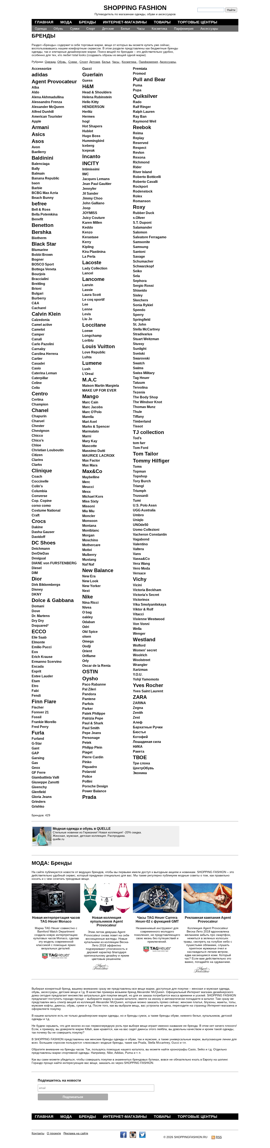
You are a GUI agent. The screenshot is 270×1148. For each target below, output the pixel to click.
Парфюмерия (183, 28)
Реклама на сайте (75, 1133)
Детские (108, 28)
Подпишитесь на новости (59, 1080)
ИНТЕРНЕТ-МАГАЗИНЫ (125, 22)
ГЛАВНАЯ (44, 22)
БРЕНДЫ (87, 22)
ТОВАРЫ (162, 22)
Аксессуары (209, 28)
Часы (141, 28)
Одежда (41, 28)
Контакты (38, 1133)
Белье (125, 28)
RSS (219, 1137)
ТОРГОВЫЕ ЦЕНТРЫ (197, 22)
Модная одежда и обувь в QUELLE (82, 828)
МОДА (66, 22)
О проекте (54, 1133)
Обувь (58, 28)
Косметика (159, 28)
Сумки (74, 28)
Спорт (90, 28)
